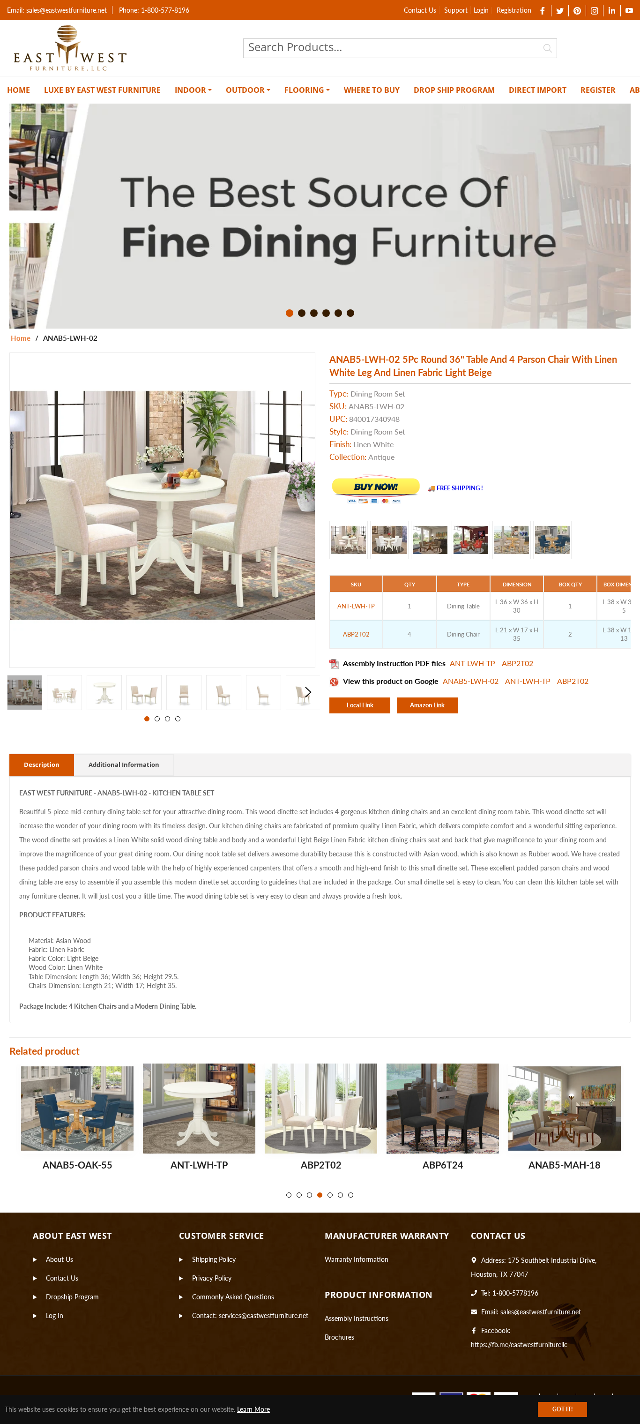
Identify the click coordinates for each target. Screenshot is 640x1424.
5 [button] (338, 313)
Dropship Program (72, 1297)
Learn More (253, 1409)
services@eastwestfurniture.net (263, 1315)
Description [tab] (42, 764)
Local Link (360, 705)
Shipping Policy (214, 1259)
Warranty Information (356, 1259)
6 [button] (350, 313)
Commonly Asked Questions (233, 1297)
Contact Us (420, 10)
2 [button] (301, 313)
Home (20, 338)
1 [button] (289, 313)
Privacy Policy (211, 1278)
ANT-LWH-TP (473, 663)
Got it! (562, 1409)
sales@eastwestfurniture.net (540, 1312)
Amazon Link (427, 705)
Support (456, 10)
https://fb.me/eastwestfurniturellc (519, 1345)
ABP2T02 (517, 663)
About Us (59, 1259)
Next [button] (308, 692)
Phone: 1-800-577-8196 (154, 10)
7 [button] (350, 1195)
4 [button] (326, 313)
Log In (54, 1315)
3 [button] (314, 313)
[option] (320, 216)
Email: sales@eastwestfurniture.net (57, 10)
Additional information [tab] (124, 764)
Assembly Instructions (356, 1318)
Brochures (339, 1337)
